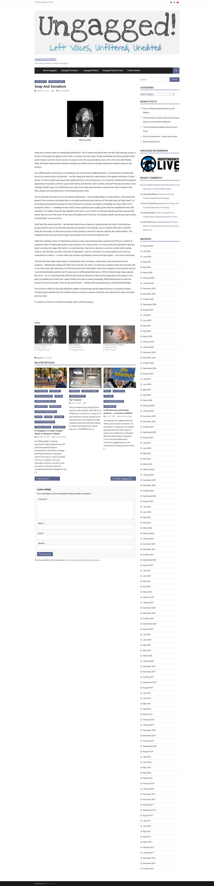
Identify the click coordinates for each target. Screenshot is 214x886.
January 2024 (148, 411)
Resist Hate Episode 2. (151, 142)
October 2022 (148, 491)
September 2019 (149, 682)
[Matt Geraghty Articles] (50, 334)
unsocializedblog (60, 437)
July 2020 (147, 634)
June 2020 (147, 640)
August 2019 (148, 688)
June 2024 (147, 384)
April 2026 (147, 267)
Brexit (107, 391)
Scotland (59, 417)
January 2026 (148, 283)
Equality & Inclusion (44, 396)
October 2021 (148, 555)
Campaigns (74, 391)
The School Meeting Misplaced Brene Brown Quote (160, 129)
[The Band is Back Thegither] (119, 334)
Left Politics (41, 81)
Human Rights (41, 406)
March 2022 (147, 528)
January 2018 (148, 789)
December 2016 (149, 858)
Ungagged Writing (91, 70)
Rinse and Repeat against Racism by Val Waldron (158, 111)
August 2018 (148, 752)
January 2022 (148, 539)
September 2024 (149, 368)
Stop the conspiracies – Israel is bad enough (160, 136)
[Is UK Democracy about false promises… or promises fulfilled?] (120, 378)
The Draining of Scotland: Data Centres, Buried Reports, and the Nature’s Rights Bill (161, 120)
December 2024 (149, 352)
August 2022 (148, 501)
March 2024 (147, 400)
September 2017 (149, 810)
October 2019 (148, 677)
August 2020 (148, 629)
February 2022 (148, 533)
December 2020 (149, 608)
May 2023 (147, 454)
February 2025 (148, 342)
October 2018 (148, 741)
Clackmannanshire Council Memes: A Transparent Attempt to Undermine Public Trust (161, 226)
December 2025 (149, 289)
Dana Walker (148, 185)
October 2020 (148, 619)
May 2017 (147, 831)
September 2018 (149, 746)
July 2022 (147, 507)
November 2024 (149, 358)
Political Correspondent (46, 411)
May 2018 (147, 768)
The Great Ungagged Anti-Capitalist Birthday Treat (124, 479)
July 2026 (147, 251)
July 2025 (147, 315)
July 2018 (147, 757)
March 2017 (147, 842)
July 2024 (147, 379)
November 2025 (149, 294)
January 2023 (148, 475)
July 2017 (147, 821)
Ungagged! (45, 59)
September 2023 (149, 432)
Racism (38, 417)
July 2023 (147, 443)
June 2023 (147, 448)
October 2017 (148, 805)
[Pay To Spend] (85, 378)
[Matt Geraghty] (85, 334)
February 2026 (148, 278)
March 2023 (147, 464)
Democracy (55, 391)
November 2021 (149, 549)
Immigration (55, 406)
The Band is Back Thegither (114, 345)
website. (90, 302)
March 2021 (147, 592)
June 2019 (147, 698)
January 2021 (148, 603)
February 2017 (148, 847)
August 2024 (148, 374)
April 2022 (147, 523)
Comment (42, 499)
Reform (48, 417)
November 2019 (149, 672)
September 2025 (149, 304)
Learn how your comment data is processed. (83, 560)
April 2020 (147, 650)
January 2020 (148, 661)
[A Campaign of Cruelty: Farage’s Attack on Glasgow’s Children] (51, 378)
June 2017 (147, 826)
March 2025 (147, 336)
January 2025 (148, 347)
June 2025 (147, 320)
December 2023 (149, 416)
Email (41, 533)
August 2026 (148, 246)
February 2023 (148, 469)
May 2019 (147, 704)
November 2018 (149, 736)
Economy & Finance (90, 391)
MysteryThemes (49, 884)
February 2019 (148, 720)
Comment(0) (64, 91)
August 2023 (148, 438)
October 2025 (148, 299)
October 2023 (148, 427)
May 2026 (147, 262)
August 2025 (148, 310)
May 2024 (147, 390)
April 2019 (147, 709)
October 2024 (148, 363)
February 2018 (148, 784)
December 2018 (149, 730)
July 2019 (147, 693)
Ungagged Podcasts (69, 70)
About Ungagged (50, 70)
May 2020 (147, 645)
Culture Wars (41, 391)
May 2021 (147, 581)
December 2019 (149, 666)
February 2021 (148, 597)
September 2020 (149, 624)
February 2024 (148, 406)
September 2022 (149, 496)
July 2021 (147, 571)
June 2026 (147, 257)
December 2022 (149, 480)
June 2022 (147, 512)
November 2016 (149, 863)
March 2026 (147, 273)
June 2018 (147, 762)
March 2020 (147, 656)
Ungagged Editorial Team (113, 70)
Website (41, 543)
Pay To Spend (75, 400)
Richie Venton (43, 479)
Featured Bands (133, 70)
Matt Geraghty (85, 140)
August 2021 (148, 565)
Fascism (59, 396)
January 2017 (148, 853)
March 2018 (147, 778)
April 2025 (147, 331)
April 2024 (147, 395)
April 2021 (147, 587)
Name (41, 523)
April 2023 (147, 459)
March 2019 (147, 714)
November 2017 (149, 799)
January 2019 (148, 725)
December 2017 (149, 794)
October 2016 (148, 869)
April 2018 (147, 773)
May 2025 (147, 326)
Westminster (59, 427)
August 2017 (148, 815)
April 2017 (147, 837)
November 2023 (149, 422)
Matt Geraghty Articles (43, 345)
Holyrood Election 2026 (45, 401)
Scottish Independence (45, 422)
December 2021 (149, 544)
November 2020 (149, 613)
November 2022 (149, 485)
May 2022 (147, 517)
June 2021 (147, 576)
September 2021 (149, 560)
